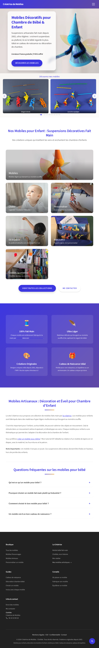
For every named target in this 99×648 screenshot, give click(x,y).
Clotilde (19, 338)
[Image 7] (49, 114)
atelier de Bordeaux (36, 338)
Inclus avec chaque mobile (15, 589)
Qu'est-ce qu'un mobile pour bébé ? (25, 483)
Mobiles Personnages (13, 554)
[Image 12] (57, 114)
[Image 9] (52, 114)
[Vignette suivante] (94, 96)
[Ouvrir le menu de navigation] (93, 4)
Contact (64, 635)
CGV (46, 635)
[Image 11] (56, 114)
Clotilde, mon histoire (60, 554)
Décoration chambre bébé (15, 581)
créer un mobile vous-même (28, 439)
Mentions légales (38, 635)
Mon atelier (56, 558)
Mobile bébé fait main (60, 550)
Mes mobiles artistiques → (62, 562)
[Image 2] (41, 114)
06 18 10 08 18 (14, 618)
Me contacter (70, 288)
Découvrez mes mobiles (49, 76)
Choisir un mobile (12, 585)
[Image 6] (47, 114)
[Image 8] (51, 114)
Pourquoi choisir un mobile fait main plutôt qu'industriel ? (35, 493)
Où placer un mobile (59, 577)
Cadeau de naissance (13, 577)
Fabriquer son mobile (60, 581)
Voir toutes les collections (37, 288)
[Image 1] (39, 114)
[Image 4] (44, 114)
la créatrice (67, 415)
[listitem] (49, 165)
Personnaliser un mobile (14, 562)
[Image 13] (59, 114)
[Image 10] (54, 114)
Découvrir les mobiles (27, 63)
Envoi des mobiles (12, 605)
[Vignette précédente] (4, 96)
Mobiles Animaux (12, 558)
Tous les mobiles (12, 550)
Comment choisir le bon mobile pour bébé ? (29, 504)
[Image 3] (42, 114)
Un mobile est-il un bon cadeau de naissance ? (30, 514)
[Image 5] (46, 114)
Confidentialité (54, 635)
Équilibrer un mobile (59, 585)
